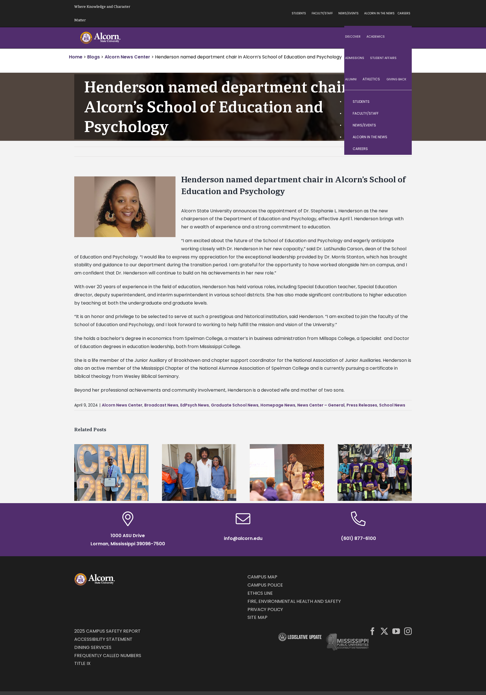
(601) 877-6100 (358, 538)
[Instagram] (408, 631)
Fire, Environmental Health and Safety (294, 601)
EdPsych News (194, 405)
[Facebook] (372, 631)
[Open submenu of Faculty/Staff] (402, 113)
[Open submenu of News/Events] (402, 125)
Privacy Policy (265, 609)
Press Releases (361, 405)
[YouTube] (396, 631)
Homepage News (277, 405)
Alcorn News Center (122, 405)
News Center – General (321, 405)
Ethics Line (260, 593)
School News (392, 405)
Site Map (257, 617)
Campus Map (262, 577)
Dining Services (92, 647)
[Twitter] (384, 631)
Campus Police (265, 585)
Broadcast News (161, 405)
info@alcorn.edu (243, 538)
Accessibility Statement (103, 639)
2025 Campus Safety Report (107, 631)
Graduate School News (234, 405)
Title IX (82, 663)
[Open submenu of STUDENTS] (402, 102)
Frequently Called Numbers (107, 655)
